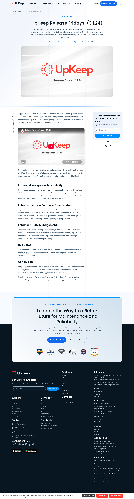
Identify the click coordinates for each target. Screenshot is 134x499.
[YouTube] (13, 444)
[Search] (91, 4)
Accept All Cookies (116, 495)
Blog (19, 11)
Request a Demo (77, 340)
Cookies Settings (88, 495)
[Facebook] (23, 444)
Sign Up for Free (108, 146)
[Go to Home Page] (18, 3)
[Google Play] (31, 451)
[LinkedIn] (26, 444)
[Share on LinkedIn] (13, 116)
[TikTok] (30, 444)
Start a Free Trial (108, 3)
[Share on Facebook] (13, 120)
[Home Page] (13, 11)
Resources (62, 3)
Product (32, 3)
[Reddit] (33, 444)
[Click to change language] (120, 4)
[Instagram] (20, 444)
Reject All (102, 495)
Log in (96, 4)
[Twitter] (16, 444)
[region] (67, 496)
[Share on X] (13, 113)
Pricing (78, 3)
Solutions (47, 3)
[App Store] (17, 451)
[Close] (131, 495)
